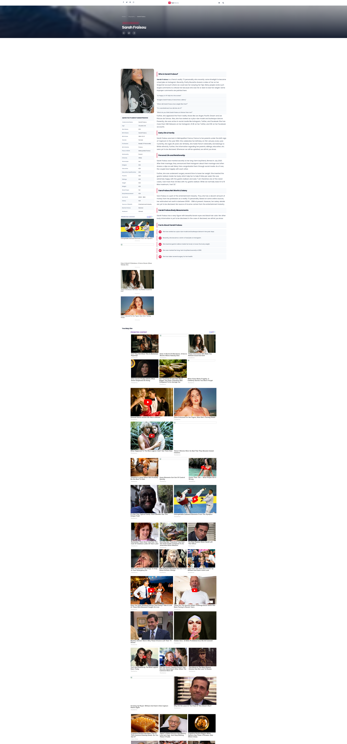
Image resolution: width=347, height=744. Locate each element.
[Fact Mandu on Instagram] (133, 2)
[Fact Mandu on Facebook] (123, 2)
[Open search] (223, 3)
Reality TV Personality (130, 23)
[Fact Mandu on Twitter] (126, 2)
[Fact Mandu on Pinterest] (130, 2)
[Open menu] (219, 3)
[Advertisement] (173, 51)
